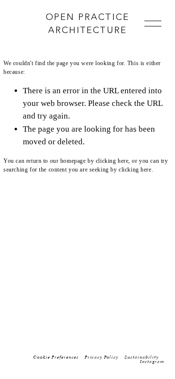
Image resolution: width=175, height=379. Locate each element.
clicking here (112, 161)
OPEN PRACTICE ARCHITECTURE (88, 23)
